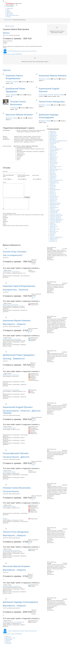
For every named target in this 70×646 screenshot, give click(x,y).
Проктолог (17, 81)
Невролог (48, 79)
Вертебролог (42, 79)
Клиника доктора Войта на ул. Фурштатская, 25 (13, 622)
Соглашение (8, 643)
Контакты (9, 16)
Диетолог (56, 94)
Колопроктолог (9, 81)
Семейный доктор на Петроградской (11, 271)
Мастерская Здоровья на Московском (11, 550)
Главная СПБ (10, 8)
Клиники (8, 11)
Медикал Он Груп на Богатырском (10, 304)
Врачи (8, 9)
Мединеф (5, 518)
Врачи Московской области (13, 15)
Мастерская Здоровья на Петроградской (12, 339)
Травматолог (14, 95)
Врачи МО (8, 640)
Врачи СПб (8, 636)
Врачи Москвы (10, 14)
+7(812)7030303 (9, 3)
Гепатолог (51, 94)
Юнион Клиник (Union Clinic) (9, 428)
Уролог (6, 32)
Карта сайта (8, 642)
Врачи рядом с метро (10, 638)
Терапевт (62, 94)
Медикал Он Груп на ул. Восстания (11, 375)
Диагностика (9, 12)
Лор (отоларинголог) (12, 255)
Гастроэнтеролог (43, 94)
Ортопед (8, 95)
